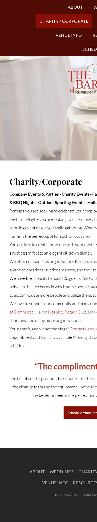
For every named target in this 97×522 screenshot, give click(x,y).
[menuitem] (77, 7)
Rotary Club (75, 311)
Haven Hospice (49, 311)
